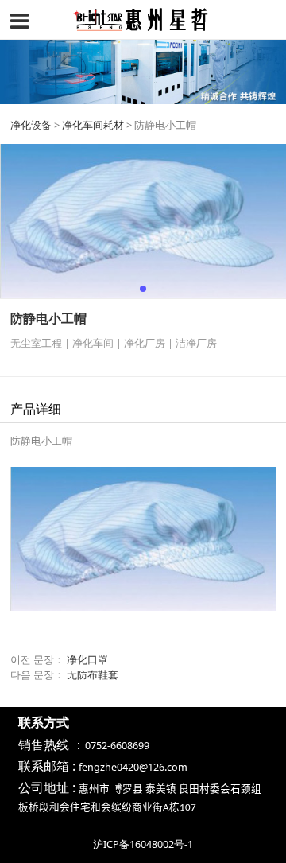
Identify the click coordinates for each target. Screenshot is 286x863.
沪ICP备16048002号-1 (143, 844)
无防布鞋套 (92, 675)
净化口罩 (87, 660)
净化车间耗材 (93, 125)
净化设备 (31, 125)
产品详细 (35, 409)
